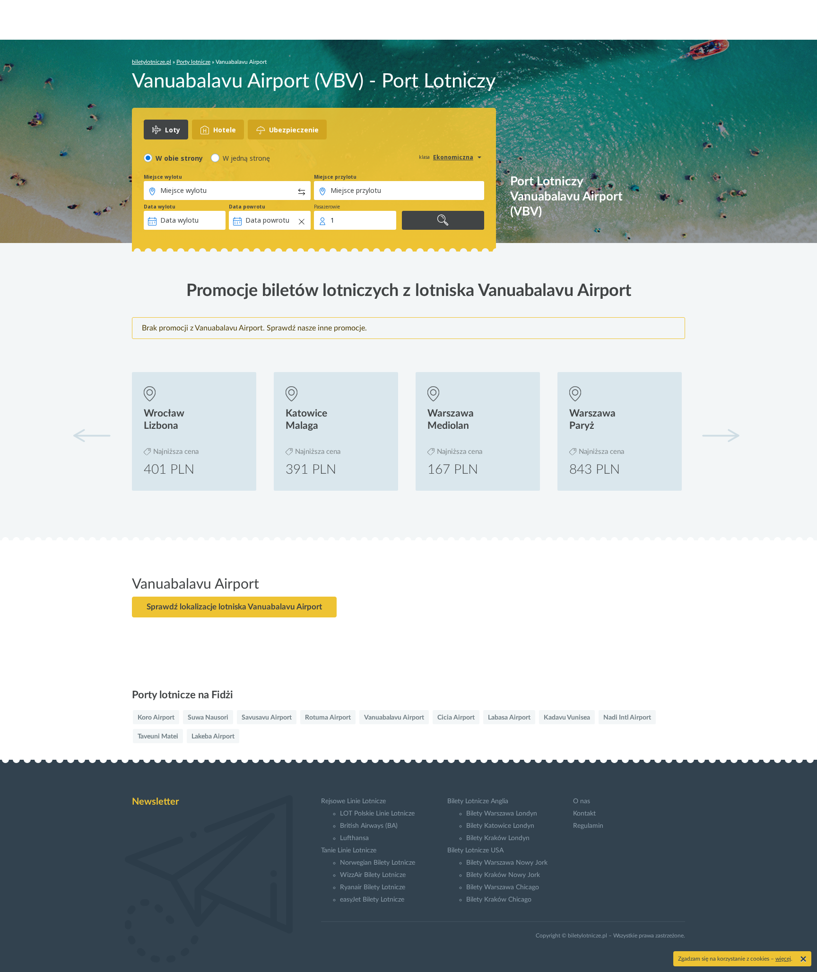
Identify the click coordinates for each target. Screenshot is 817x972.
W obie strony (179, 158)
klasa (424, 157)
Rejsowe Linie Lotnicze (353, 801)
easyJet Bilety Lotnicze (372, 899)
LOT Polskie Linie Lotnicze (377, 813)
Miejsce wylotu (163, 177)
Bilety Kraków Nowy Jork (503, 875)
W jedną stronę (246, 158)
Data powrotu (247, 206)
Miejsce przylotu (335, 177)
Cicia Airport (456, 717)
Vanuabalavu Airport (394, 717)
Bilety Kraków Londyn (498, 838)
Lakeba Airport (213, 736)
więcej (783, 959)
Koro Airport (156, 717)
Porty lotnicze (193, 62)
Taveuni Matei (158, 736)
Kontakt (584, 813)
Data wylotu (159, 206)
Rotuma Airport (328, 717)
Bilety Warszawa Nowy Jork (507, 862)
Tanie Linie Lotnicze (348, 850)
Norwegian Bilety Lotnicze (377, 862)
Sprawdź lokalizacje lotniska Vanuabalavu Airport (234, 607)
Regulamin (588, 826)
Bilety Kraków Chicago (498, 899)
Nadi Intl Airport (627, 717)
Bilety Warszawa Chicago (502, 887)
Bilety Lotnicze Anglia (477, 801)
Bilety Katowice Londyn (500, 826)
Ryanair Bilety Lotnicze (372, 887)
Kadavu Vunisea (567, 717)
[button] (720, 435)
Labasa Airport (509, 717)
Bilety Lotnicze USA (475, 850)
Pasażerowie (327, 206)
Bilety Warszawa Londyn (501, 813)
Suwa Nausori (208, 717)
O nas (581, 801)
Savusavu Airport (267, 717)
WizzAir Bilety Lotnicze (373, 875)
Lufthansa (354, 838)
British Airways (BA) (369, 826)
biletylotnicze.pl (151, 62)
